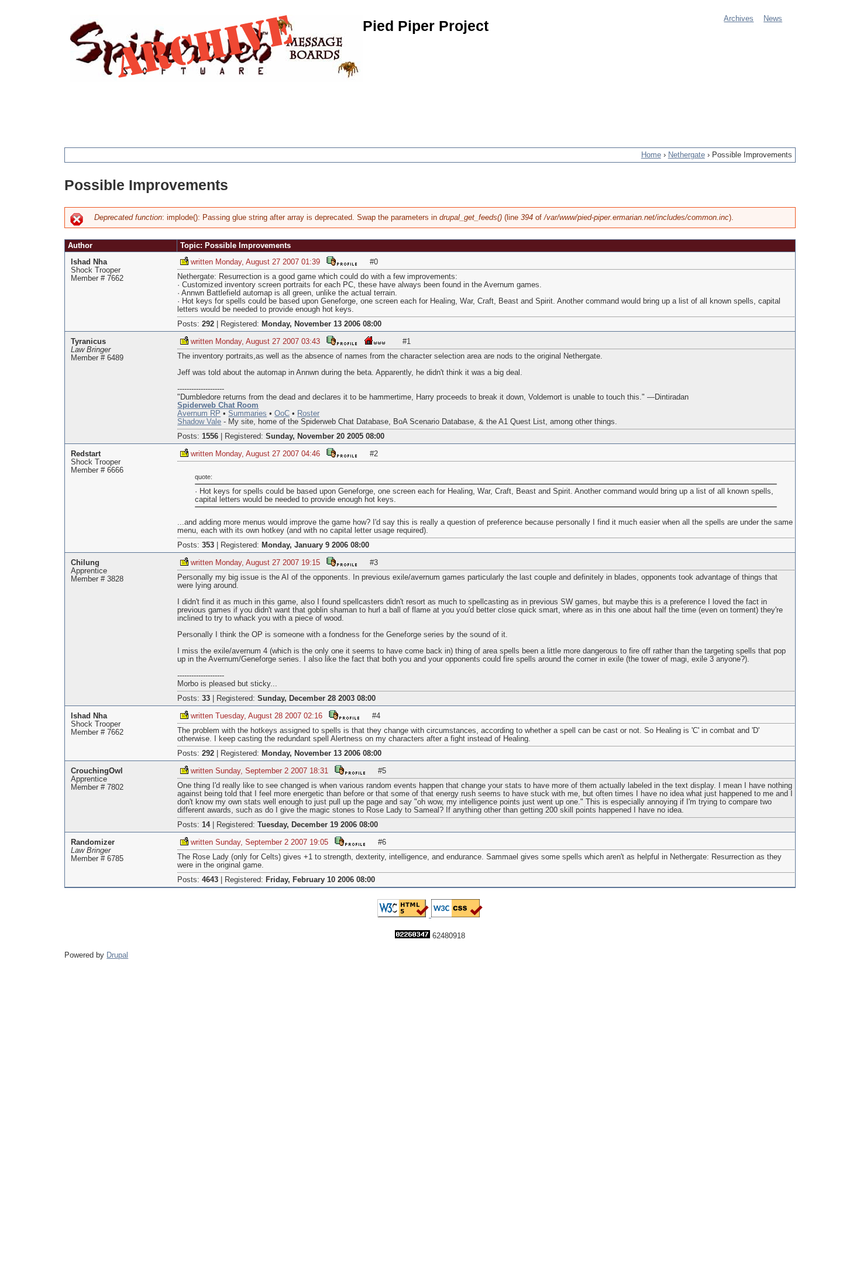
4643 (210, 880)
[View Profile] (341, 260)
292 (208, 324)
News (772, 19)
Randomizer (93, 842)
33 (206, 698)
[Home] (216, 48)
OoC (282, 413)
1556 (210, 436)
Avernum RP (199, 413)
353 (208, 545)
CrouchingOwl (97, 771)
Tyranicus (88, 342)
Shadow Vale (199, 422)
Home (651, 155)
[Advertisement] (277, 108)
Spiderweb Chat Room (218, 405)
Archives (739, 19)
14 (206, 825)
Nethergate (686, 155)
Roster (308, 413)
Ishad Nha (89, 262)
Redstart (86, 454)
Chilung (85, 563)
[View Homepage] (374, 340)
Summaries (247, 413)
